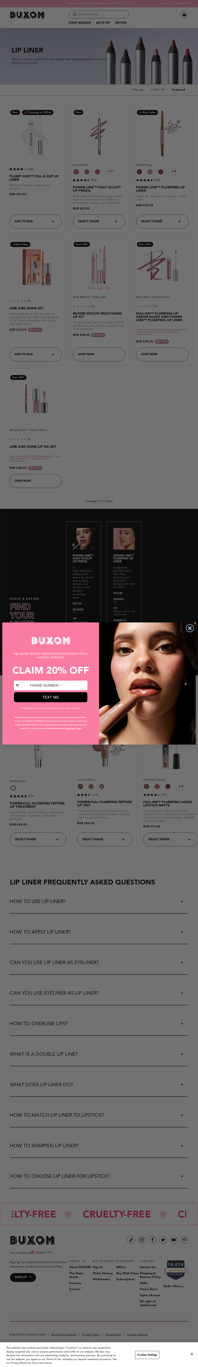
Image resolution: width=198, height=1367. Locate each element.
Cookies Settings (147, 1355)
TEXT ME (50, 697)
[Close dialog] (189, 628)
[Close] (192, 1354)
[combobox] (21, 685)
